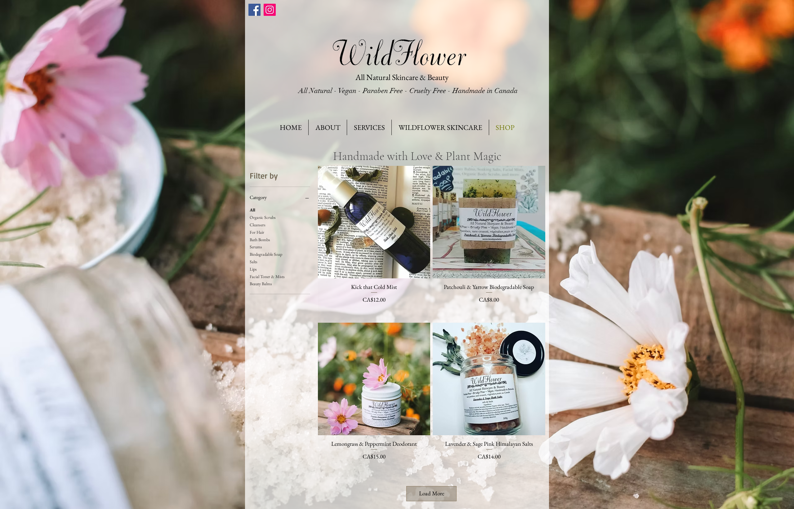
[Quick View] (374, 222)
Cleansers (257, 225)
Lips (253, 269)
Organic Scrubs (263, 217)
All (252, 210)
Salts (253, 261)
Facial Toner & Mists (267, 276)
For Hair (257, 232)
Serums (256, 247)
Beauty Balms (261, 283)
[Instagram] (270, 10)
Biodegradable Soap (266, 254)
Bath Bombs (260, 239)
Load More (431, 493)
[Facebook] (254, 10)
